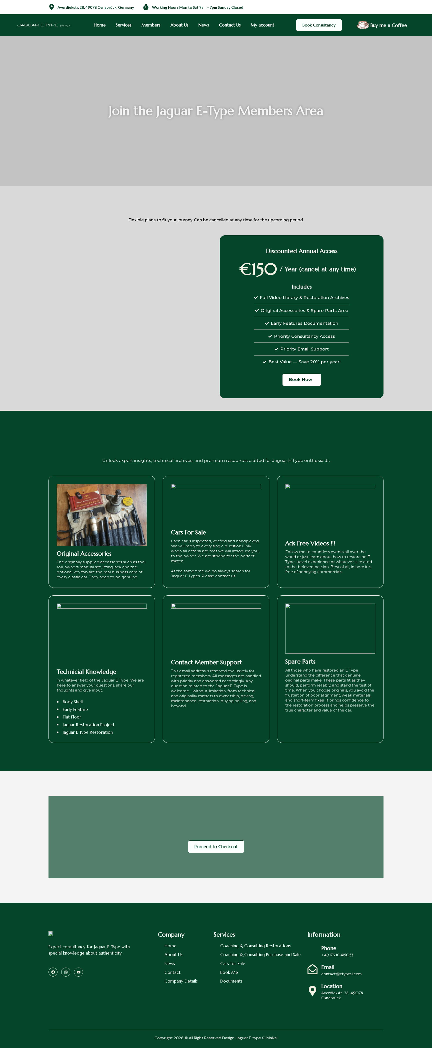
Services (124, 25)
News (203, 25)
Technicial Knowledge (86, 672)
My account (262, 25)
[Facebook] (53, 972)
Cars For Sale (188, 532)
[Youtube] (78, 972)
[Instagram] (65, 972)
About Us (179, 25)
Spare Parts (300, 661)
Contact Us (230, 25)
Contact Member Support (206, 662)
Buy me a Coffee (388, 25)
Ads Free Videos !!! (310, 543)
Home (100, 25)
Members (151, 25)
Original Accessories (84, 553)
